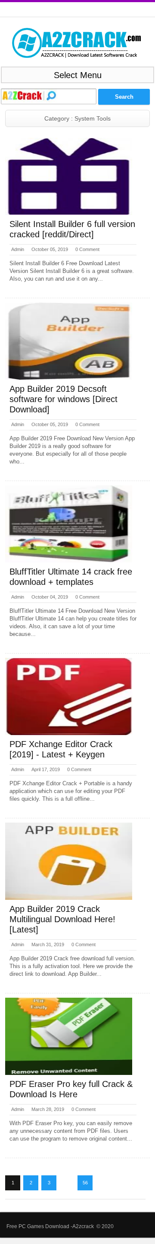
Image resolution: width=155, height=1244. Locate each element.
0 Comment (87, 249)
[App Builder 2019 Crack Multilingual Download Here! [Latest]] (68, 861)
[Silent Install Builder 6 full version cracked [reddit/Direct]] (68, 176)
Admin (17, 249)
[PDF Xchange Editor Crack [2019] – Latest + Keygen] (68, 696)
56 (85, 1182)
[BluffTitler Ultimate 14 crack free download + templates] (68, 524)
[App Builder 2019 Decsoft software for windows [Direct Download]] (68, 341)
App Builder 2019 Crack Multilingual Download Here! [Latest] (62, 919)
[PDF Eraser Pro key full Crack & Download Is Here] (68, 1036)
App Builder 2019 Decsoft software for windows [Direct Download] (63, 399)
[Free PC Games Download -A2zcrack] (76, 43)
